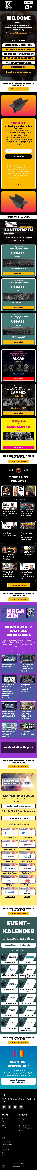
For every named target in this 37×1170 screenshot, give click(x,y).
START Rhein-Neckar (9, 1028)
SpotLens (27, 849)
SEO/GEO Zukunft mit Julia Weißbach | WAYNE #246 (9, 557)
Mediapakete (28, 2)
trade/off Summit (27, 1016)
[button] (27, 7)
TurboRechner (27, 837)
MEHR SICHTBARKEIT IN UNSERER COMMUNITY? (18, 84)
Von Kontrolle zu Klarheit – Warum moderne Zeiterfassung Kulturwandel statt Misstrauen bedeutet (9, 691)
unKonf (27, 963)
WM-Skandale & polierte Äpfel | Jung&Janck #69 (8, 574)
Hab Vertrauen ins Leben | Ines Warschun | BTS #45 (9, 533)
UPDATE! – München (9, 1016)
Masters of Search (9, 963)
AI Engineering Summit (9, 975)
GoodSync (27, 897)
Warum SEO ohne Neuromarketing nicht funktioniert (8, 714)
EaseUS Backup (10, 897)
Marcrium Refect (27, 861)
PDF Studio (9, 885)
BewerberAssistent (10, 837)
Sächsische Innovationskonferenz (27, 1029)
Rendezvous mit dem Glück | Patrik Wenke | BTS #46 (10, 513)
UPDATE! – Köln (27, 1004)
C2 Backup (9, 861)
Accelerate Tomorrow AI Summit (27, 976)
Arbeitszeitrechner (10, 849)
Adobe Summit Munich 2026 (27, 990)
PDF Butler (27, 885)
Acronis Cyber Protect (10, 873)
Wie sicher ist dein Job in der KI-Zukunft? (8, 734)
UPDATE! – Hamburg (9, 1004)
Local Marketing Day (9, 989)
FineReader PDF (27, 873)
